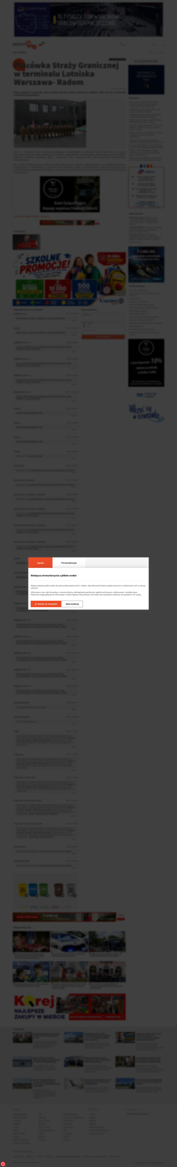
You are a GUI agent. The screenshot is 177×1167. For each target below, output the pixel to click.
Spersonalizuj (72, 604)
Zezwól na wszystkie (47, 604)
